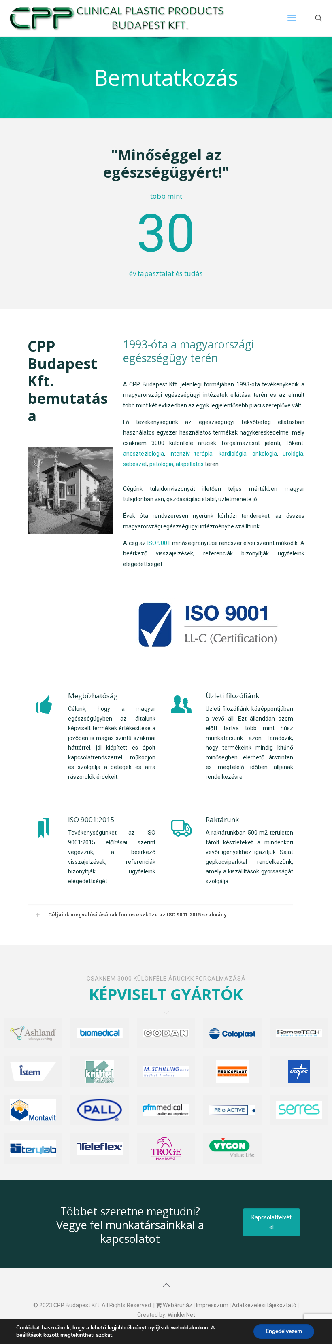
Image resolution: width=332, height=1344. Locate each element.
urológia (293, 453)
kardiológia (233, 453)
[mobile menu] (292, 18)
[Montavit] (33, 1110)
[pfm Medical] (166, 1110)
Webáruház (177, 1305)
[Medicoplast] (232, 1071)
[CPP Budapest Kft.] (116, 18)
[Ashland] (33, 1033)
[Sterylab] (33, 1148)
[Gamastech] (299, 1033)
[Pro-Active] (232, 1110)
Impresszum (212, 1305)
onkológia (264, 453)
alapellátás (190, 464)
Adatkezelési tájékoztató (264, 1305)
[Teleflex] (100, 1148)
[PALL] (100, 1110)
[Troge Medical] (166, 1148)
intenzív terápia (191, 453)
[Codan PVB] (166, 1033)
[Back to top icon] (166, 1284)
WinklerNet (181, 1315)
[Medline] (299, 1071)
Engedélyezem (284, 1331)
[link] (70, 490)
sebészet (135, 464)
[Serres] (299, 1110)
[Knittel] (100, 1071)
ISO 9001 (159, 543)
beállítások (29, 1335)
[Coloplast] (232, 1033)
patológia (161, 464)
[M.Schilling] (166, 1071)
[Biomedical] (100, 1033)
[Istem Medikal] (33, 1071)
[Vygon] (232, 1148)
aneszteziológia (143, 453)
